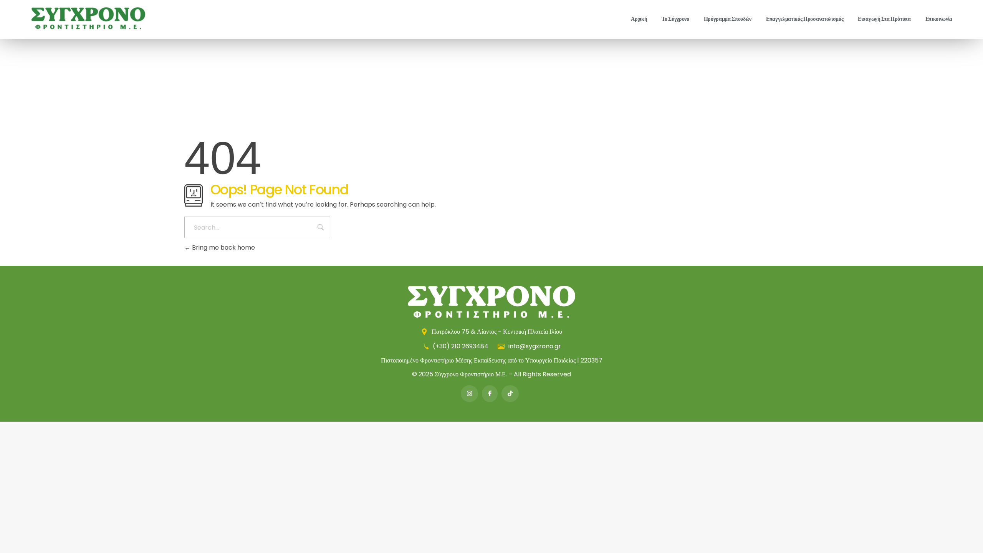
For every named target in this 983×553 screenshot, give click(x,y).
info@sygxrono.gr (534, 346)
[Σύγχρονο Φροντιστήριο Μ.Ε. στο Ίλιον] (88, 18)
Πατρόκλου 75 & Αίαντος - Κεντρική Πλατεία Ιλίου (496, 331)
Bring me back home (222, 247)
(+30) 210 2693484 (460, 346)
